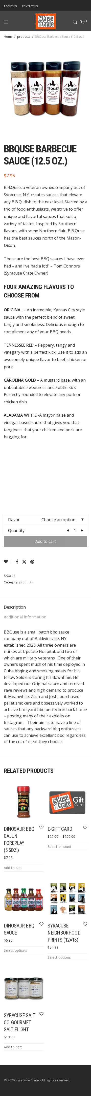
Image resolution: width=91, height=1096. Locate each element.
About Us (10, 6)
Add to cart (45, 541)
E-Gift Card (60, 829)
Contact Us (30, 6)
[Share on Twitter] (24, 561)
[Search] (76, 22)
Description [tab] (15, 607)
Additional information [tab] (25, 617)
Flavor (14, 519)
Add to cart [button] (13, 867)
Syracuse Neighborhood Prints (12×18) (64, 933)
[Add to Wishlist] (8, 561)
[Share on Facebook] (17, 561)
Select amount (59, 846)
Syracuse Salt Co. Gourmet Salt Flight (19, 1022)
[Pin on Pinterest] (32, 561)
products (23, 37)
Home (8, 37)
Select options (15, 950)
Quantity (16, 530)
